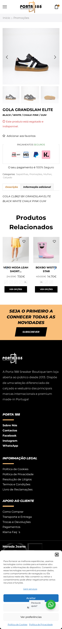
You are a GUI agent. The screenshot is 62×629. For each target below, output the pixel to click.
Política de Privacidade (41, 624)
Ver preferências (31, 617)
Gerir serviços (30, 589)
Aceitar (31, 598)
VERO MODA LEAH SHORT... (15, 269)
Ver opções (15, 289)
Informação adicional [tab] (37, 187)
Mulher (47, 174)
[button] (57, 554)
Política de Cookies (17, 624)
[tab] (11, 187)
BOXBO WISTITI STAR (46, 269)
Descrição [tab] (11, 187)
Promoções (21, 18)
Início (6, 18)
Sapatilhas (22, 174)
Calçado (7, 177)
